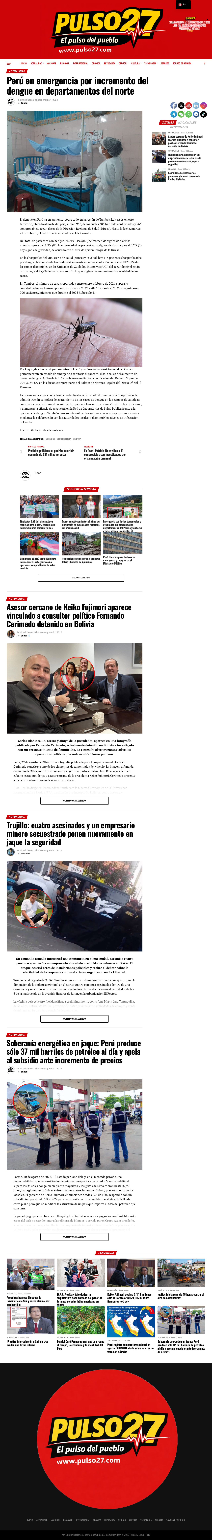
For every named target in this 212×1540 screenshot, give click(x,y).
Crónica (96, 63)
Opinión (123, 63)
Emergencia (64, 439)
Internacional (80, 63)
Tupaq (24, 103)
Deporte (165, 63)
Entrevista (109, 63)
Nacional (51, 63)
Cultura (135, 63)
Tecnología (150, 63)
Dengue (51, 439)
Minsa (77, 439)
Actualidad (36, 63)
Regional (64, 63)
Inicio (24, 63)
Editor (24, 635)
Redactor (25, 853)
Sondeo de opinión (182, 63)
